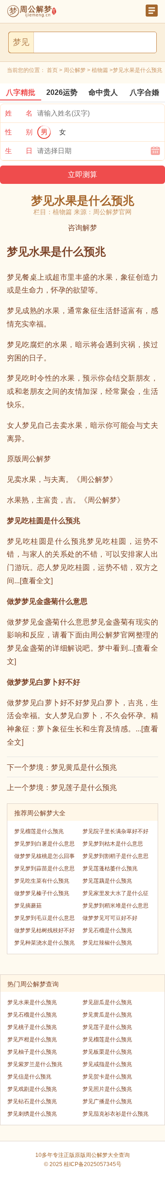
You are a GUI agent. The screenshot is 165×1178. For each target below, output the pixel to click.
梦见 (21, 42)
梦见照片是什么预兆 (107, 1089)
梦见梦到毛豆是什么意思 (44, 918)
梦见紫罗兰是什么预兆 (34, 1064)
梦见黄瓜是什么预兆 (84, 767)
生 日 (19, 151)
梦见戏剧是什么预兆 (32, 1089)
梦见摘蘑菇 (28, 905)
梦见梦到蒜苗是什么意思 (44, 868)
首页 (52, 70)
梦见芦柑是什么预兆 (32, 1039)
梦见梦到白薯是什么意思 (44, 844)
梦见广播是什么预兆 (107, 1101)
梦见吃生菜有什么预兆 (41, 881)
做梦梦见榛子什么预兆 (41, 893)
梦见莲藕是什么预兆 (107, 881)
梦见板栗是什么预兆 (107, 1052)
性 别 (19, 132)
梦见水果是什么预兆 (32, 1002)
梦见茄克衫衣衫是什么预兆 (115, 1114)
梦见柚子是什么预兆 (32, 1052)
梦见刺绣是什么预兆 (32, 1114)
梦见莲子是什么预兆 (84, 787)
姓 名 (19, 113)
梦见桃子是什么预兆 (32, 1027)
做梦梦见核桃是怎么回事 (44, 856)
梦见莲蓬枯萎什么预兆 (110, 868)
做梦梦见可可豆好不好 (110, 918)
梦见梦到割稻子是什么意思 (115, 856)
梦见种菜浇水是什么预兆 (44, 943)
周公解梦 (75, 70)
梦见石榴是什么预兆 (107, 930)
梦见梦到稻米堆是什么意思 (115, 905)
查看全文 (36, 581)
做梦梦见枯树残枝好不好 (44, 930)
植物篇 (100, 70)
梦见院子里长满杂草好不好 (115, 831)
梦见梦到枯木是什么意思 (112, 844)
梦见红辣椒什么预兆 (107, 943)
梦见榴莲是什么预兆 (39, 831)
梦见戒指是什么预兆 (107, 1064)
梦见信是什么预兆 (29, 1076)
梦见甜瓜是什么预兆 (107, 1002)
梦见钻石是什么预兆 (32, 1101)
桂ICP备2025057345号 (92, 1164)
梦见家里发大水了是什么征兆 (115, 895)
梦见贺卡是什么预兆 (107, 1076)
